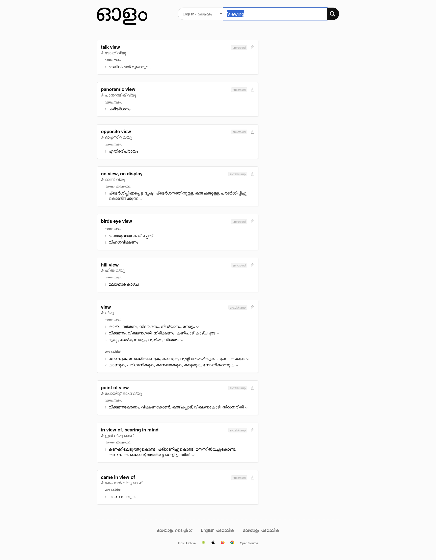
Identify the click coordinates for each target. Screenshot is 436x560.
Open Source (249, 543)
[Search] (333, 14)
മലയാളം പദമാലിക (261, 530)
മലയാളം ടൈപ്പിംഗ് (174, 530)
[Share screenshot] (252, 48)
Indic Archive (187, 543)
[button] (141, 199)
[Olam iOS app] (213, 543)
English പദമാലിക (218, 530)
